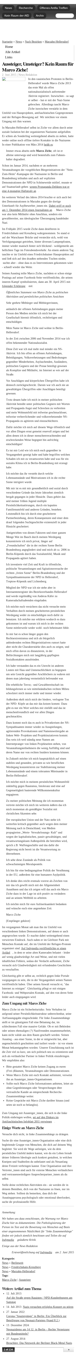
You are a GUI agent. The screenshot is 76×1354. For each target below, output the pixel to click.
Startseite (7, 41)
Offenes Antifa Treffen (54, 7)
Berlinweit (17, 1262)
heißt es (48, 144)
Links (8, 57)
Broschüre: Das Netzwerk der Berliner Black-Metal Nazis (39, 1343)
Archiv (40, 15)
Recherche (26, 7)
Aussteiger (25, 1279)
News (8, 7)
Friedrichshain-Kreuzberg (26, 1267)
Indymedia (9, 1239)
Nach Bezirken (33, 41)
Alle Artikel (12, 52)
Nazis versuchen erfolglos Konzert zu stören (48, 1306)
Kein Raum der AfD (16, 15)
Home (9, 46)
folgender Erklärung (15, 286)
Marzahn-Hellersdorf (57, 41)
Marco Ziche (9, 1279)
